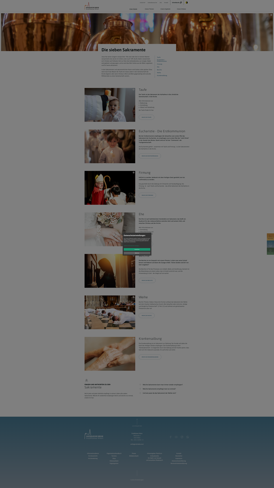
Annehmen (137, 249)
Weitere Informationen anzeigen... (131, 245)
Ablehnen (137, 253)
